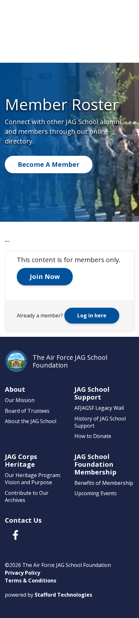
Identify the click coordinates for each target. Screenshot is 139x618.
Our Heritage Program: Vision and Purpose (33, 479)
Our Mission (20, 400)
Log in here (91, 315)
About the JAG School (30, 421)
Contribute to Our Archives (26, 496)
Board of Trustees (27, 410)
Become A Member (49, 164)
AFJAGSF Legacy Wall (99, 407)
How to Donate (92, 436)
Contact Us (23, 520)
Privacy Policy (22, 572)
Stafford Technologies (63, 594)
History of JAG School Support (100, 422)
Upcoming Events (95, 493)
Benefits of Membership (103, 482)
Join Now (45, 276)
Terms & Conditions (30, 580)
